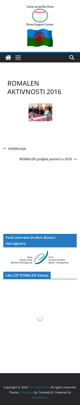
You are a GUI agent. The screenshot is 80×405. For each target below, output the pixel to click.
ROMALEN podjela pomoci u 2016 (45, 159)
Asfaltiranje (17, 148)
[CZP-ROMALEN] (8, 57)
